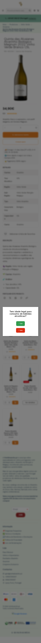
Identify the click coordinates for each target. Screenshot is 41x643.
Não (21, 330)
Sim (21, 323)
